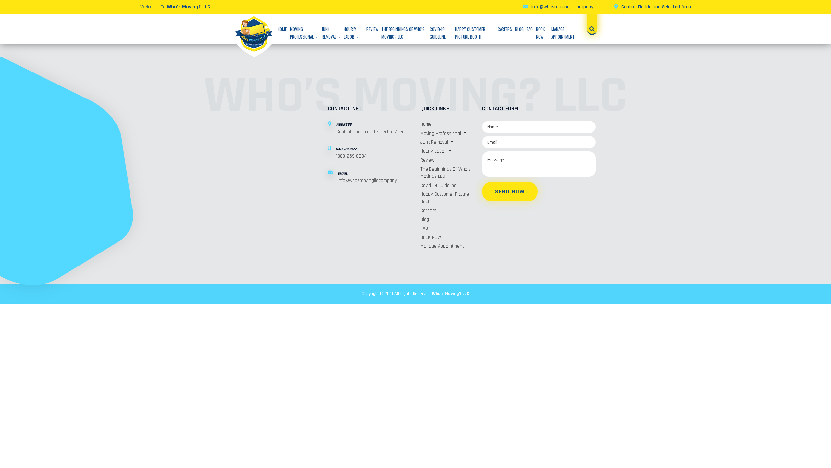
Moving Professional (441, 133)
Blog (519, 29)
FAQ (530, 29)
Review (372, 29)
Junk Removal (434, 142)
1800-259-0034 (351, 156)
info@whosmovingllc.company (562, 7)
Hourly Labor (433, 151)
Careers (505, 29)
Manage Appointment (442, 246)
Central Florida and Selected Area (656, 7)
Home (282, 29)
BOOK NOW (430, 237)
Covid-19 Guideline (438, 185)
